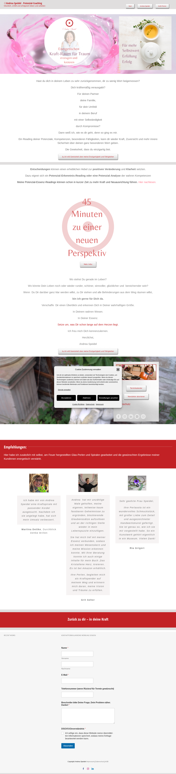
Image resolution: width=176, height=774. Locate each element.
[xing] (137, 416)
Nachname (65, 669)
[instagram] (124, 416)
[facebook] (118, 416)
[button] (118, 369)
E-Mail (65, 675)
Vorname (65, 658)
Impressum (100, 404)
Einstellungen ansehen (108, 398)
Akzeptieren (66, 398)
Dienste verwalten (64, 390)
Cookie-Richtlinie (78, 404)
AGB (106, 762)
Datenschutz (90, 404)
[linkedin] (130, 416)
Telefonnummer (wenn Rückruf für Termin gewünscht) (87, 689)
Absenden (68, 746)
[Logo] (88, 195)
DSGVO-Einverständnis (73, 729)
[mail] (143, 416)
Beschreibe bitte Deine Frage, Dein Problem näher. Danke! (86, 703)
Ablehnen (87, 398)
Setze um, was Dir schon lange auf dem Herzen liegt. (88, 324)
